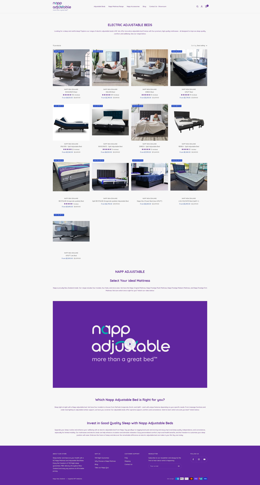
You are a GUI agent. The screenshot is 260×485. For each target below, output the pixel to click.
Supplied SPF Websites (75, 479)
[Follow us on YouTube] (204, 459)
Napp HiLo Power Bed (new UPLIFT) (149, 201)
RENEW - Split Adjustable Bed (189, 146)
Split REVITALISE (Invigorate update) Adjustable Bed (110, 201)
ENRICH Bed (149, 92)
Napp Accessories (133, 6)
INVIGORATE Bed (71, 92)
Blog (144, 6)
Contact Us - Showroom (157, 6)
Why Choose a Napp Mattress (105, 461)
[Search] (197, 6)
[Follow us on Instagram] (199, 459)
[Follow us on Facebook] (193, 459)
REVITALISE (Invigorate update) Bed (71, 201)
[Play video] (130, 344)
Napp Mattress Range (116, 6)
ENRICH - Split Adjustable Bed (149, 146)
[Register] (178, 466)
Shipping (128, 461)
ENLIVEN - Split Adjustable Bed (71, 146)
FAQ (126, 458)
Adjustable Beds (99, 6)
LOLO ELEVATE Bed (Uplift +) (189, 201)
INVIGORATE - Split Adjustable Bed (110, 146)
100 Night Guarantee (102, 458)
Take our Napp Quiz (102, 468)
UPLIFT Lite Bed (71, 256)
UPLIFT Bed (189, 92)
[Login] (202, 6)
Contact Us (128, 464)
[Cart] (206, 6)
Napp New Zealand (71, 89)
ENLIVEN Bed (110, 92)
